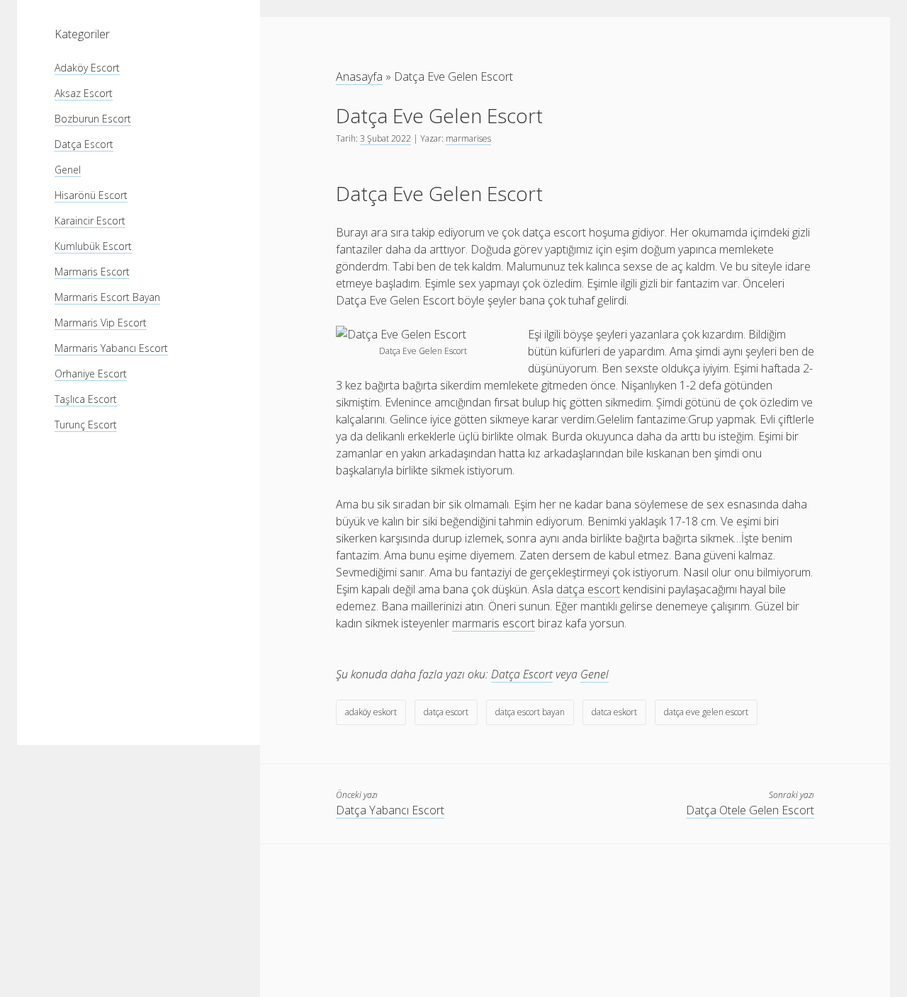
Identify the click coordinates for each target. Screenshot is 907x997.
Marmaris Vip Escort (101, 322)
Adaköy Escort (87, 67)
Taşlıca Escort (86, 399)
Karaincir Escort (90, 220)
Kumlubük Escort (93, 246)
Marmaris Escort (92, 271)
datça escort (446, 712)
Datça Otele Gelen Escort (750, 810)
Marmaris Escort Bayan (107, 297)
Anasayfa (359, 76)
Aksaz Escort (84, 93)
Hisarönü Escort (91, 195)
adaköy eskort (371, 712)
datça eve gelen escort (706, 712)
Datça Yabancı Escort (390, 810)
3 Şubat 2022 (385, 138)
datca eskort (614, 712)
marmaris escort (493, 623)
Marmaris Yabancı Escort (111, 348)
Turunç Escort (86, 424)
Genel (68, 169)
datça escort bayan (530, 712)
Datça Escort (84, 144)
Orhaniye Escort (91, 373)
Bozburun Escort (93, 118)
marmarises (468, 138)
